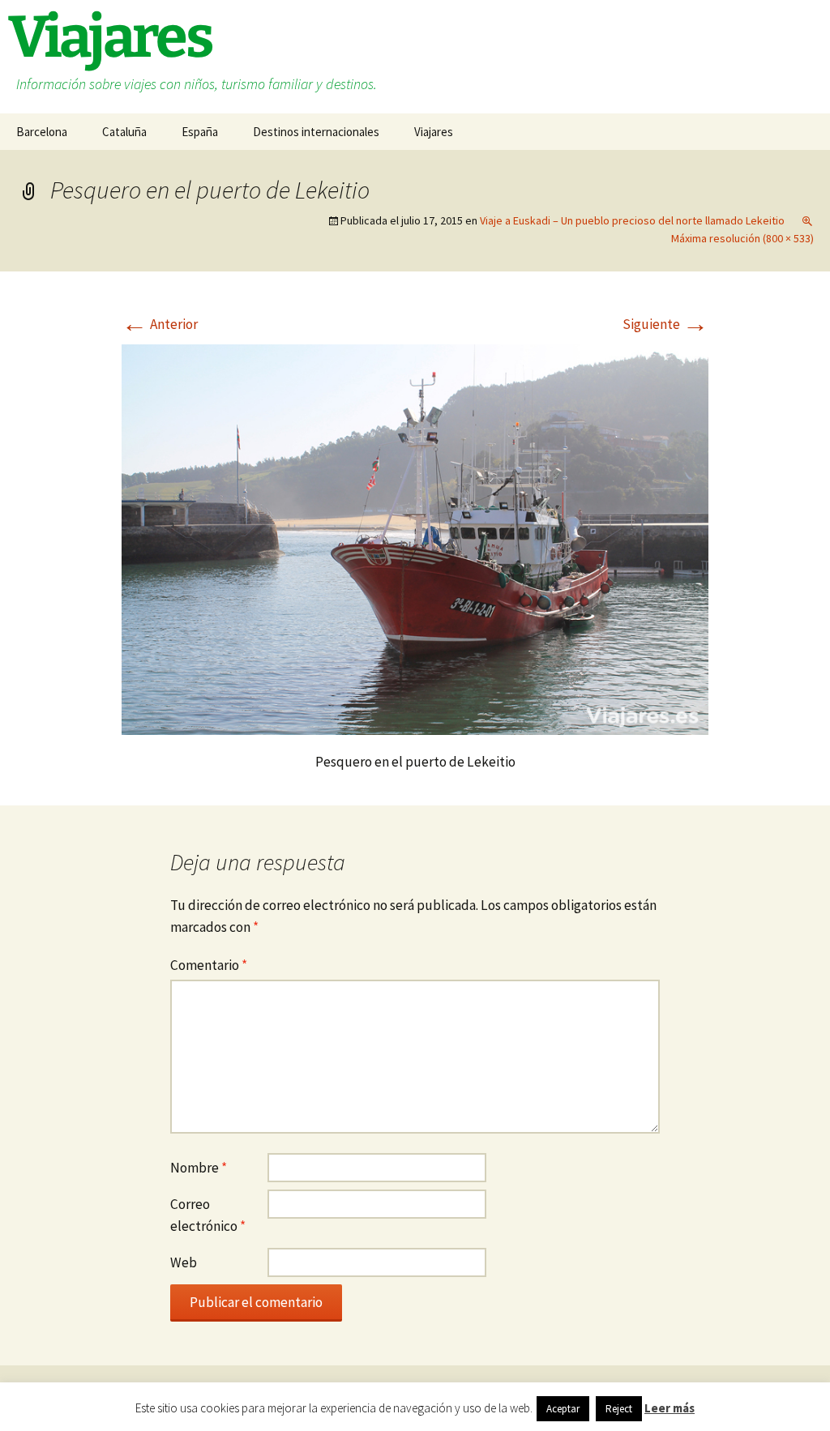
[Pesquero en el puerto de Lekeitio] (415, 538)
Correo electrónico (208, 1215)
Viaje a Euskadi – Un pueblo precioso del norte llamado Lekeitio (632, 220)
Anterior (160, 324)
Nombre (198, 1168)
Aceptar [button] (563, 1409)
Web (183, 1262)
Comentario (208, 965)
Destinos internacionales (316, 131)
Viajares (433, 131)
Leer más (669, 1408)
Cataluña (124, 131)
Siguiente (665, 324)
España (200, 131)
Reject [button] (618, 1409)
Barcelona (41, 131)
